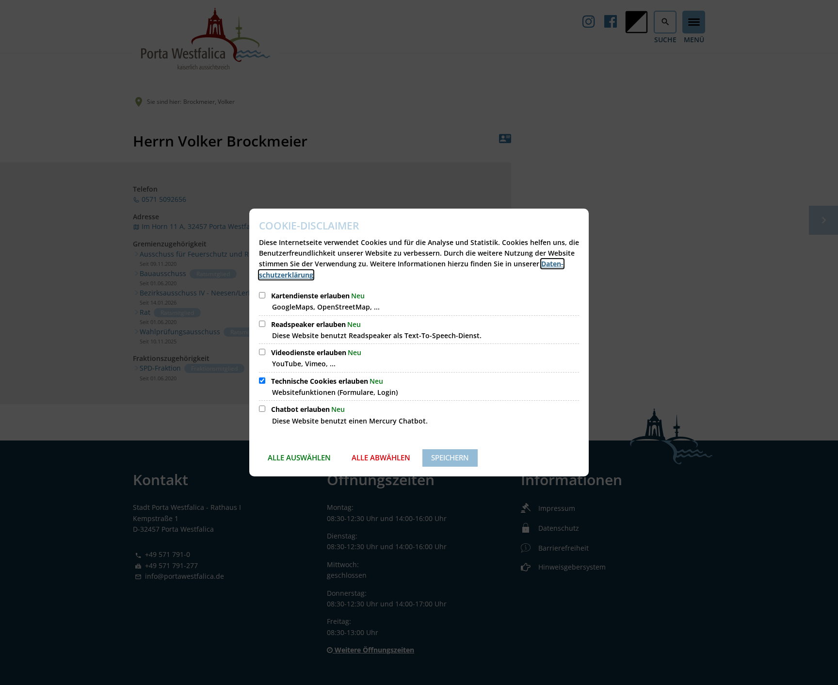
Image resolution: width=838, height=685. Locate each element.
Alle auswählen (299, 457)
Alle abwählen (381, 457)
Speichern (450, 457)
